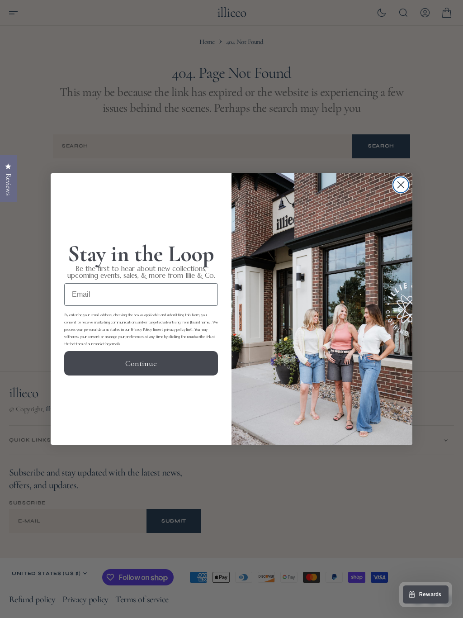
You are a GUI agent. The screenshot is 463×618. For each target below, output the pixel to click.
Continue (141, 363)
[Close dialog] (401, 185)
